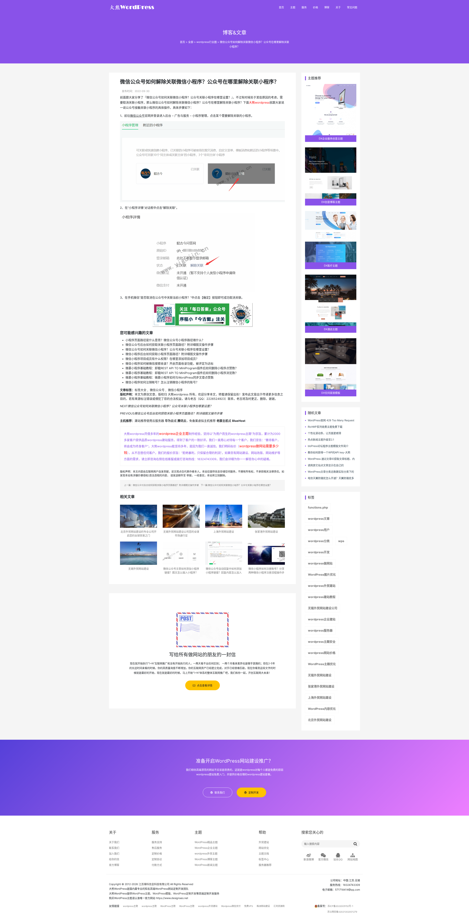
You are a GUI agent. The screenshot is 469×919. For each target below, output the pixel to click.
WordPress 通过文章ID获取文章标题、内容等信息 (330, 459)
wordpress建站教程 (321, 597)
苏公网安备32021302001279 (342, 911)
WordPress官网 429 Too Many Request (331, 420)
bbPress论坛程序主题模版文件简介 (328, 445)
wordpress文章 (319, 518)
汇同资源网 (279, 906)
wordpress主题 (130, 906)
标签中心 (264, 859)
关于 (338, 7)
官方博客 (114, 864)
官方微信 (323, 859)
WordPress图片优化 (322, 574)
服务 (304, 7)
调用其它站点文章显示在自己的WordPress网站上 (324, 465)
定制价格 (157, 853)
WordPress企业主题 (206, 847)
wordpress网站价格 (321, 653)
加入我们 (114, 853)
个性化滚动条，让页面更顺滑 (324, 433)
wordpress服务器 (320, 630)
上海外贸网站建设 (319, 697)
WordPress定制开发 (184, 893)
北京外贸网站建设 (319, 720)
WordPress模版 (162, 893)
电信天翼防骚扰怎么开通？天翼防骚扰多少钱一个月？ (329, 478)
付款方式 (157, 864)
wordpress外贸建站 (321, 586)
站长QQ (338, 859)
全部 (190, 41)
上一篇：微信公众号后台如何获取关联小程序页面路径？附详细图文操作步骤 (161, 485)
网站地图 (353, 859)
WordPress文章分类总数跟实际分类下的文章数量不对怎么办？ (329, 472)
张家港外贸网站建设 (321, 686)
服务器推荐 (265, 864)
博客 (326, 7)
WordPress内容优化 (322, 709)
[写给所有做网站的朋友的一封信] (202, 629)
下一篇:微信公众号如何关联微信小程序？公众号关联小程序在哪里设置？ (236, 485)
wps (341, 541)
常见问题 (352, 7)
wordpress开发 (319, 552)
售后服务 (157, 847)
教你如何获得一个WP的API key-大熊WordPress (327, 452)
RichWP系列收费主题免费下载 (325, 426)
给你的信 (114, 859)
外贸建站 (264, 842)
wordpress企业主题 (174, 434)
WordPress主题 (141, 893)
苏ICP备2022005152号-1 (340, 906)
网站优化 (264, 847)
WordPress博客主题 (206, 859)
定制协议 (157, 859)
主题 (292, 7)
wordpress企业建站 (321, 619)
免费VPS (248, 906)
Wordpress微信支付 (231, 906)
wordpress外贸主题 (206, 853)
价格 (315, 7)
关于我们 (114, 842)
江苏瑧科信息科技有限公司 (154, 884)
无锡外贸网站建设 (319, 675)
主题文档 (264, 853)
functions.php (318, 507)
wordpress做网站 (320, 563)
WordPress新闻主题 (206, 864)
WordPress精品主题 (206, 842)
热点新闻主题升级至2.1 (321, 439)
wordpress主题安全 (321, 641)
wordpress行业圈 (206, 41)
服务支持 (157, 842)
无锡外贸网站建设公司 (322, 608)
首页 (281, 7)
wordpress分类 (319, 541)
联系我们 (114, 847)
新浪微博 (309, 859)
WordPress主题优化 (322, 664)
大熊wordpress (259, 102)
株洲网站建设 (263, 906)
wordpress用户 (319, 530)
